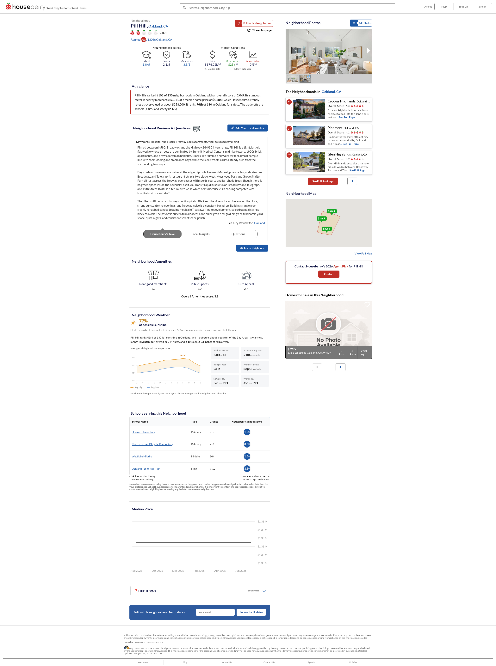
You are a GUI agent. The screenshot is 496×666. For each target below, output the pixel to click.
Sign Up (463, 6)
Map (444, 6)
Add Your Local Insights (249, 128)
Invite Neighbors (254, 248)
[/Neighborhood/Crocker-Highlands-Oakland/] (309, 109)
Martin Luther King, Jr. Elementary (152, 444)
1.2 (247, 432)
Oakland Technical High (146, 468)
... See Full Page (346, 117)
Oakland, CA (331, 91)
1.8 (247, 456)
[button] (254, 23)
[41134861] (328, 330)
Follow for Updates (251, 612)
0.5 (247, 444)
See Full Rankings (322, 181)
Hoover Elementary (143, 432)
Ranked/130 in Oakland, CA (151, 39)
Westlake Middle (142, 456)
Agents (428, 6)
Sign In (483, 6)
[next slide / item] (368, 51)
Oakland (259, 223)
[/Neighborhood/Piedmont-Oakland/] (309, 136)
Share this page (262, 30)
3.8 (247, 468)
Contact (329, 274)
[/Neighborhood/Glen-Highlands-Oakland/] (309, 162)
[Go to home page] (47, 6)
